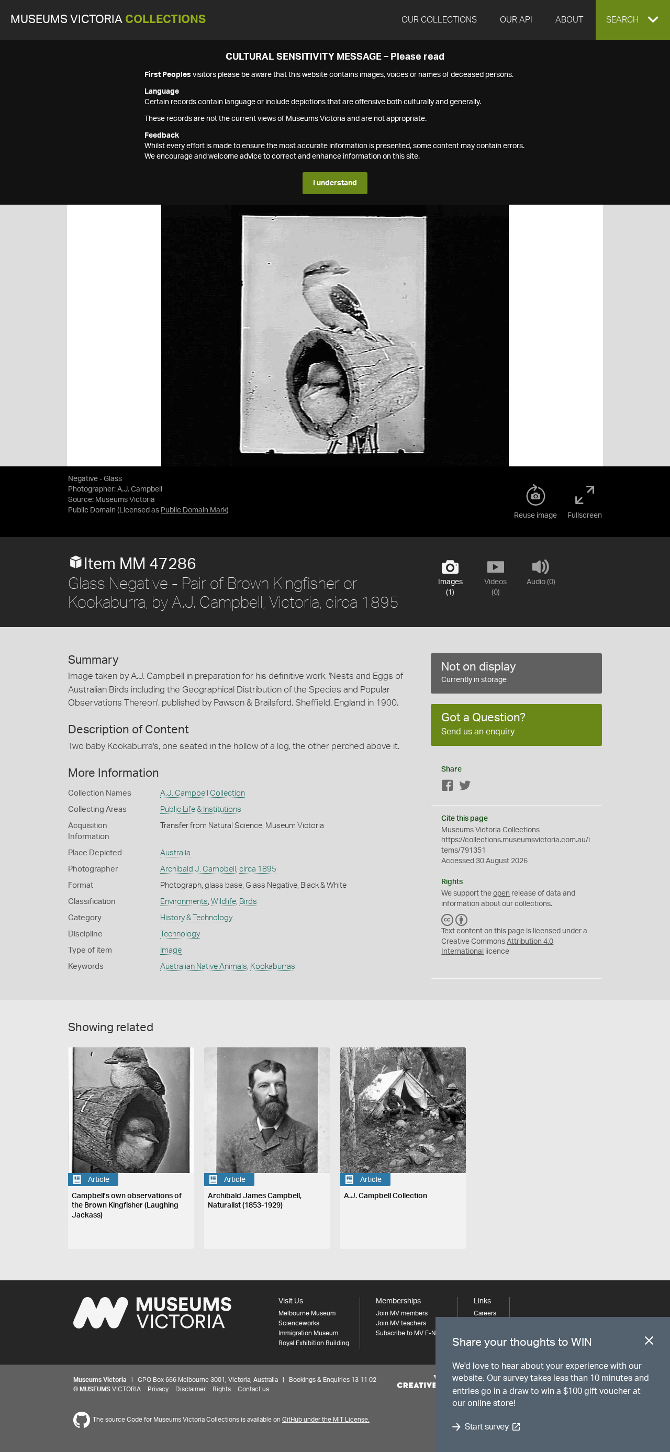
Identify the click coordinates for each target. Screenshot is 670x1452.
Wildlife (223, 902)
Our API (516, 20)
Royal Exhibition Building (313, 1343)
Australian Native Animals (203, 966)
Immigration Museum (308, 1333)
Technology (180, 934)
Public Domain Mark (194, 510)
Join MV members (402, 1313)
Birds (248, 902)
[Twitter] (465, 787)
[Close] (649, 1343)
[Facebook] (447, 787)
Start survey (486, 1427)
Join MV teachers (401, 1323)
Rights (222, 1389)
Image (171, 950)
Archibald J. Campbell (198, 869)
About (569, 20)
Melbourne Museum (307, 1313)
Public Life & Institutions (200, 809)
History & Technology (196, 918)
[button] (633, 20)
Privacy (158, 1389)
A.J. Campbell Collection (202, 793)
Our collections (439, 20)
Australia (175, 853)
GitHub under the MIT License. (326, 1419)
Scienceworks (298, 1323)
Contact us (253, 1389)
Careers (485, 1313)
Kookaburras (272, 966)
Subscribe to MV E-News (411, 1333)
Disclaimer (190, 1389)
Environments (184, 902)
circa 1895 (257, 869)
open (501, 893)
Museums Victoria (108, 19)
